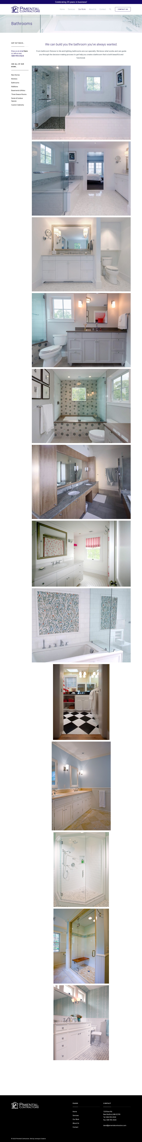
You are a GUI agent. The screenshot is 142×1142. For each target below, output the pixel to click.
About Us (92, 9)
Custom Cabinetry (17, 105)
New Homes (15, 75)
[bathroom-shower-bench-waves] (81, 946)
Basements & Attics (18, 90)
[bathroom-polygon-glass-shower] (81, 869)
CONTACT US (123, 9)
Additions (14, 86)
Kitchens (14, 79)
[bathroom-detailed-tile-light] (81, 330)
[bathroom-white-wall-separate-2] (81, 254)
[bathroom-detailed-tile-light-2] (81, 406)
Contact (103, 9)
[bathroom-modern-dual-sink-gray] (81, 482)
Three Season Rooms (19, 94)
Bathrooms (15, 83)
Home (62, 9)
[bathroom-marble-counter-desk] (81, 1022)
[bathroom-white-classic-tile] (81, 554)
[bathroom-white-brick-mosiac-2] (81, 625)
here (26, 51)
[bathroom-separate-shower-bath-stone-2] (81, 103)
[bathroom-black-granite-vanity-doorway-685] (81, 702)
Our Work (82, 9)
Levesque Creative (40, 1138)
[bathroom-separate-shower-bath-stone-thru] (81, 178)
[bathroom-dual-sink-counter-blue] (81, 786)
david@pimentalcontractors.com (114, 1125)
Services (71, 9)
